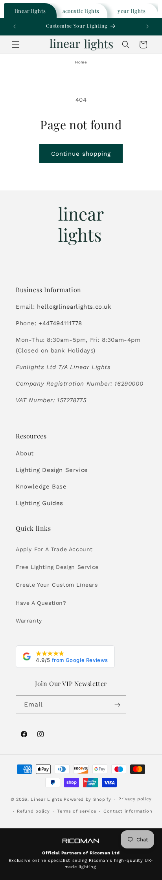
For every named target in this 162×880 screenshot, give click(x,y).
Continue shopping (81, 153)
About (25, 453)
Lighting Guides (39, 503)
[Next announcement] (147, 26)
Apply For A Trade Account (54, 549)
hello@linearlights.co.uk (74, 306)
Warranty (29, 620)
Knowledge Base (41, 486)
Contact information (127, 811)
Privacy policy (134, 799)
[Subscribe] (117, 704)
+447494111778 (60, 323)
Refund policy (33, 811)
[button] (15, 44)
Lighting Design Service (52, 470)
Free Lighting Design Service (57, 567)
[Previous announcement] (14, 26)
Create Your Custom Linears (57, 585)
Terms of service (76, 811)
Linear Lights (46, 799)
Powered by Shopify (87, 799)
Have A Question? (41, 603)
